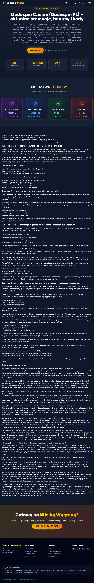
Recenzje (82, 3)
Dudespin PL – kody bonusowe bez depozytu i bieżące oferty (22, 137)
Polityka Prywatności (54, 553)
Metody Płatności (30, 556)
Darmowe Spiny (30, 553)
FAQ (89, 3)
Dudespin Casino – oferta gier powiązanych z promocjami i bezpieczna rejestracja (29, 142)
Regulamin (51, 556)
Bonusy (73, 3)
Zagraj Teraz (35, 50)
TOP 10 (65, 3)
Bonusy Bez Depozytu (32, 551)
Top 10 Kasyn (29, 548)
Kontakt (50, 548)
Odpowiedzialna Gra (54, 551)
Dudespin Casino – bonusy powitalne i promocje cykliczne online (24, 135)
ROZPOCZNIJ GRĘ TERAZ (47, 526)
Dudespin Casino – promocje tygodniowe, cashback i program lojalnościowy (28, 140)
